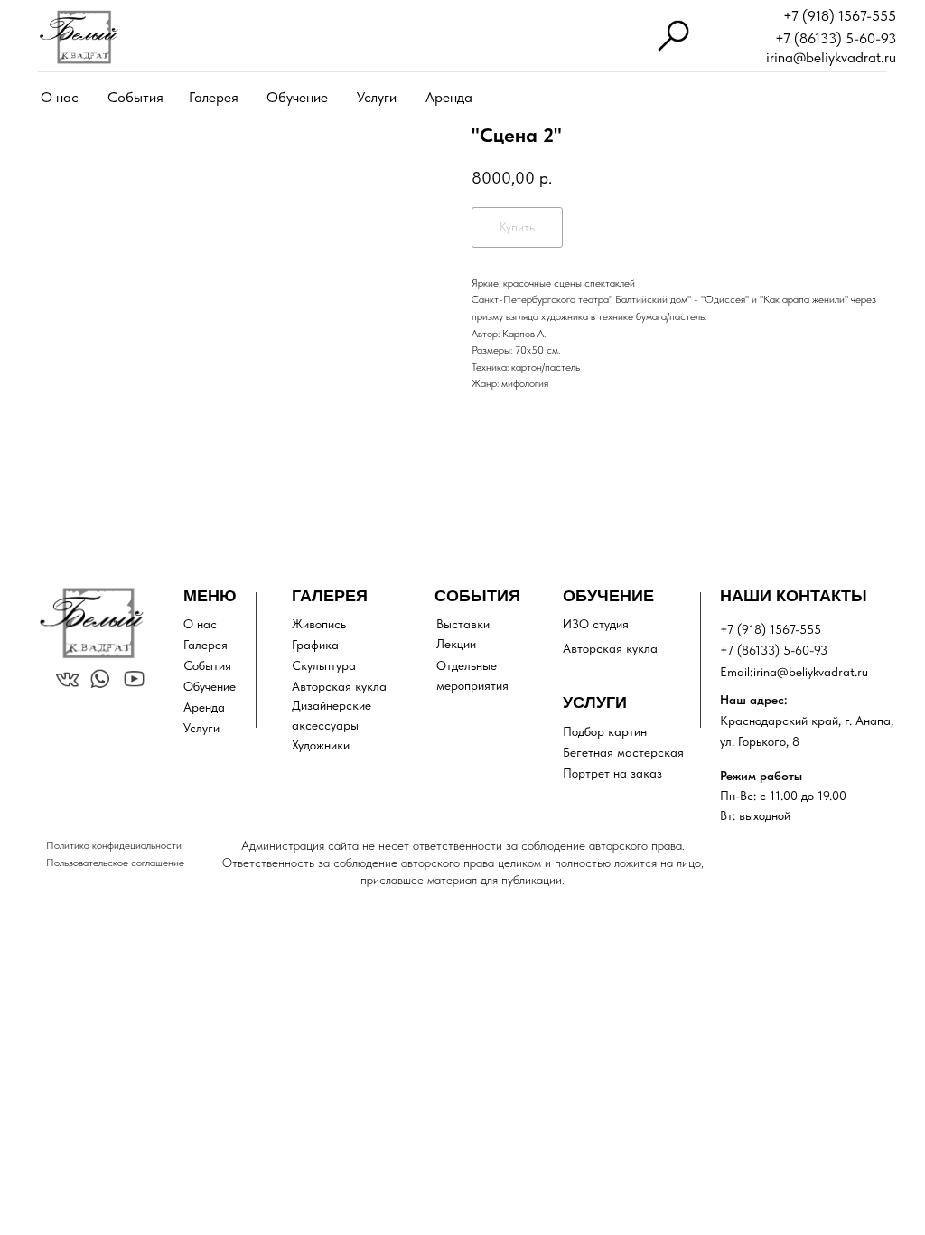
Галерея (213, 97)
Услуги (377, 97)
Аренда (448, 97)
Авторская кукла (339, 686)
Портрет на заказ (612, 773)
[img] (78, 37)
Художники (321, 745)
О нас (60, 97)
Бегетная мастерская (623, 752)
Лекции (456, 643)
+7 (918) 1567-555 (839, 15)
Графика (315, 644)
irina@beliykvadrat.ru (831, 57)
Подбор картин (605, 731)
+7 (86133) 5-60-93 (835, 38)
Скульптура (324, 665)
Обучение (297, 97)
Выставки (463, 624)
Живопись (319, 624)
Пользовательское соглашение (115, 862)
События (135, 97)
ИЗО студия (596, 624)
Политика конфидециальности (114, 845)
